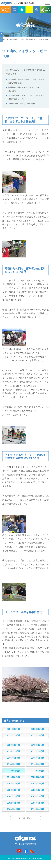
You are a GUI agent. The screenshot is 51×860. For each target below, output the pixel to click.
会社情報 (13, 39)
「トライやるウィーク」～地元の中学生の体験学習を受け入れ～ (26, 97)
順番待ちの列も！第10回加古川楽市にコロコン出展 (26, 89)
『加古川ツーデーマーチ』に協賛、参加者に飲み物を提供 (26, 81)
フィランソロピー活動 (27, 39)
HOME (5, 39)
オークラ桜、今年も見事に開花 (21, 103)
